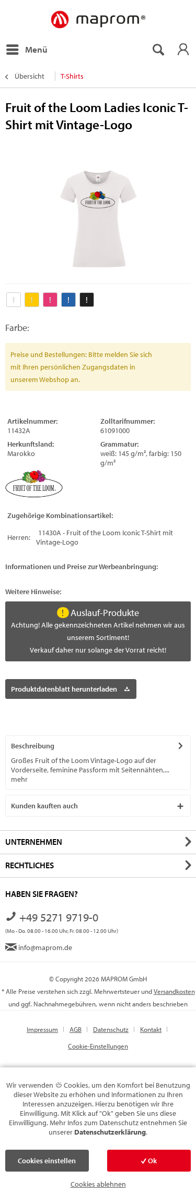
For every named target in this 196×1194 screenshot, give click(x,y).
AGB (76, 1029)
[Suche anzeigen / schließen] (157, 49)
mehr (19, 779)
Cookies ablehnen (98, 1184)
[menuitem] (26, 49)
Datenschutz (111, 1029)
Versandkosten (174, 991)
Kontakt (151, 1029)
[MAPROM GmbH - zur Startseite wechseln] (98, 20)
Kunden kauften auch (44, 805)
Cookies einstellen (47, 1160)
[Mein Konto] (182, 49)
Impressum (42, 1029)
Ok (151, 1160)
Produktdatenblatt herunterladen (64, 689)
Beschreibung (32, 745)
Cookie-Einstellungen (98, 1046)
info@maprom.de (44, 947)
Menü (36, 49)
